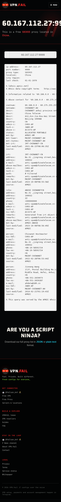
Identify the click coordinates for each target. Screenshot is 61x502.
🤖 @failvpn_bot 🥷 (11, 392)
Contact (5, 450)
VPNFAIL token (9, 415)
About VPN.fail (9, 446)
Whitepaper (7, 474)
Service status (9, 471)
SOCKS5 (26, 32)
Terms (4, 467)
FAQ (3, 426)
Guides (5, 422)
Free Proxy (7, 399)
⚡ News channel (9, 443)
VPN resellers (9, 419)
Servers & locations (12, 403)
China (5, 35)
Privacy (5, 464)
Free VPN (6, 396)
